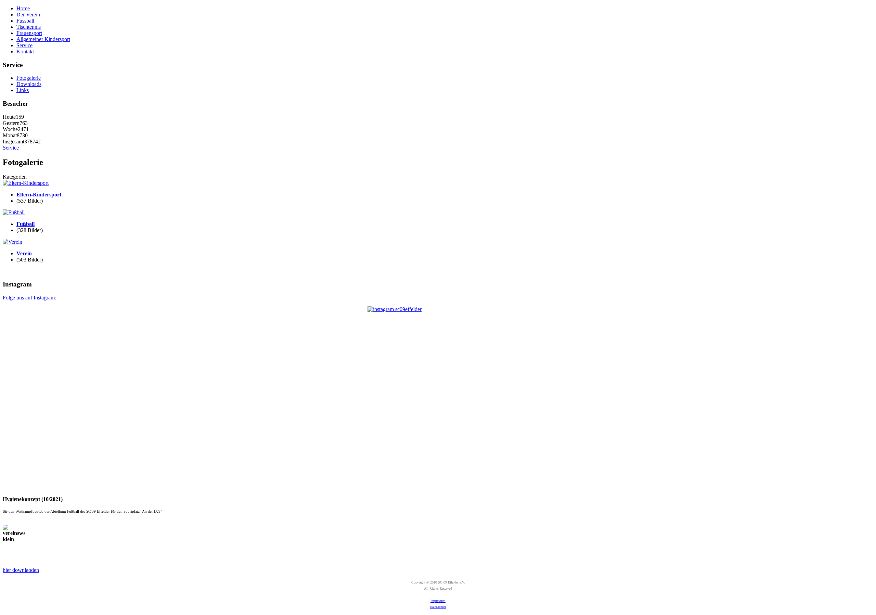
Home (23, 8)
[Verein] (12, 242)
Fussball (25, 21)
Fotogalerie (28, 78)
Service (24, 45)
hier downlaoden (21, 570)
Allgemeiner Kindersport (43, 39)
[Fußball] (14, 212)
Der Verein (28, 14)
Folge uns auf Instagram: (29, 297)
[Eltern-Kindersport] (26, 183)
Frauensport (29, 33)
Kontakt (25, 51)
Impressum (438, 601)
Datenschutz (438, 607)
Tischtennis (28, 27)
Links (22, 90)
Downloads (28, 84)
